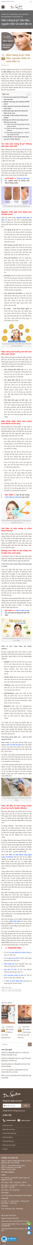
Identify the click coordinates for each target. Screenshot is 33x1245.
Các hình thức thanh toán (9, 1133)
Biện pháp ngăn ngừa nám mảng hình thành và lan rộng (16, 112)
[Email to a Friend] (12, 990)
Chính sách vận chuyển (9, 1145)
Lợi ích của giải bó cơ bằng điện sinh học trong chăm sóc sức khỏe (14, 1071)
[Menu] (3, 7)
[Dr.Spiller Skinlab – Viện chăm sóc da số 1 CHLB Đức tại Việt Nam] (16, 7)
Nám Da (6, 65)
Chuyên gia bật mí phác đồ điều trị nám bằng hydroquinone (7, 1032)
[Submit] (30, 1044)
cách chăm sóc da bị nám (13, 497)
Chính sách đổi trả (7, 1137)
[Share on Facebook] (6, 990)
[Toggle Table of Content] (28, 94)
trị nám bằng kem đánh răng (19, 952)
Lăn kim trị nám (10, 969)
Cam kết (5, 1149)
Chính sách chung (7, 1125)
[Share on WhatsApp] (3, 990)
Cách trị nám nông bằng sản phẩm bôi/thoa (18, 129)
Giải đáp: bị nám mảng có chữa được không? (16, 116)
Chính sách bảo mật (8, 1141)
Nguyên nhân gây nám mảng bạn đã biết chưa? (16, 103)
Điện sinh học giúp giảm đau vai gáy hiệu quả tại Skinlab (16, 1076)
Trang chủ (5, 14)
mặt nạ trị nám (13, 958)
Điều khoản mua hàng (8, 1129)
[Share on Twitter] (9, 990)
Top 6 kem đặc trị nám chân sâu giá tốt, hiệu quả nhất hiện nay (24, 1032)
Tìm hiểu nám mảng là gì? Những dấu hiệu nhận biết (16, 98)
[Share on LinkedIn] (19, 990)
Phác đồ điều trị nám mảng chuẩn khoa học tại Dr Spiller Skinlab (16, 138)
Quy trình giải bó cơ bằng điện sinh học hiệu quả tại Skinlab (15, 1065)
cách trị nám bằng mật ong (16, 981)
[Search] (31, 1)
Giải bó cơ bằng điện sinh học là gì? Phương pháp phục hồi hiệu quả (16, 1059)
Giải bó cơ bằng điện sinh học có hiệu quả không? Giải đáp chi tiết (15, 1054)
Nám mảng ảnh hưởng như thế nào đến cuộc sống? (16, 107)
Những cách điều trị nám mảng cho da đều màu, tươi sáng (16, 121)
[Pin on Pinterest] (16, 990)
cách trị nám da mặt (13, 745)
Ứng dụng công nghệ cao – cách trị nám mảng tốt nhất (18, 133)
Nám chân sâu (9, 964)
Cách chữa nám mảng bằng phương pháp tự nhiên (18, 125)
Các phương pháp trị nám (14, 975)
